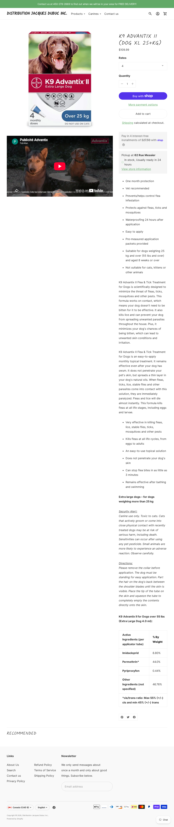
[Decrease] (122, 83)
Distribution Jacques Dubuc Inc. (35, 815)
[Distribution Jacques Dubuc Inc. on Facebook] (54, 807)
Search (11, 770)
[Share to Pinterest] (122, 717)
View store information (136, 169)
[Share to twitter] (128, 717)
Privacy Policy (16, 781)
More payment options (143, 104)
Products (77, 13)
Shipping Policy (44, 775)
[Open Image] (60, 79)
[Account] (157, 13)
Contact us (111, 13)
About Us (13, 764)
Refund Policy (43, 764)
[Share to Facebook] (134, 717)
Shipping (127, 122)
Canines (93, 13)
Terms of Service (45, 770)
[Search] (150, 13)
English (41, 807)
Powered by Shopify (15, 819)
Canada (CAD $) (21, 807)
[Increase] (132, 83)
